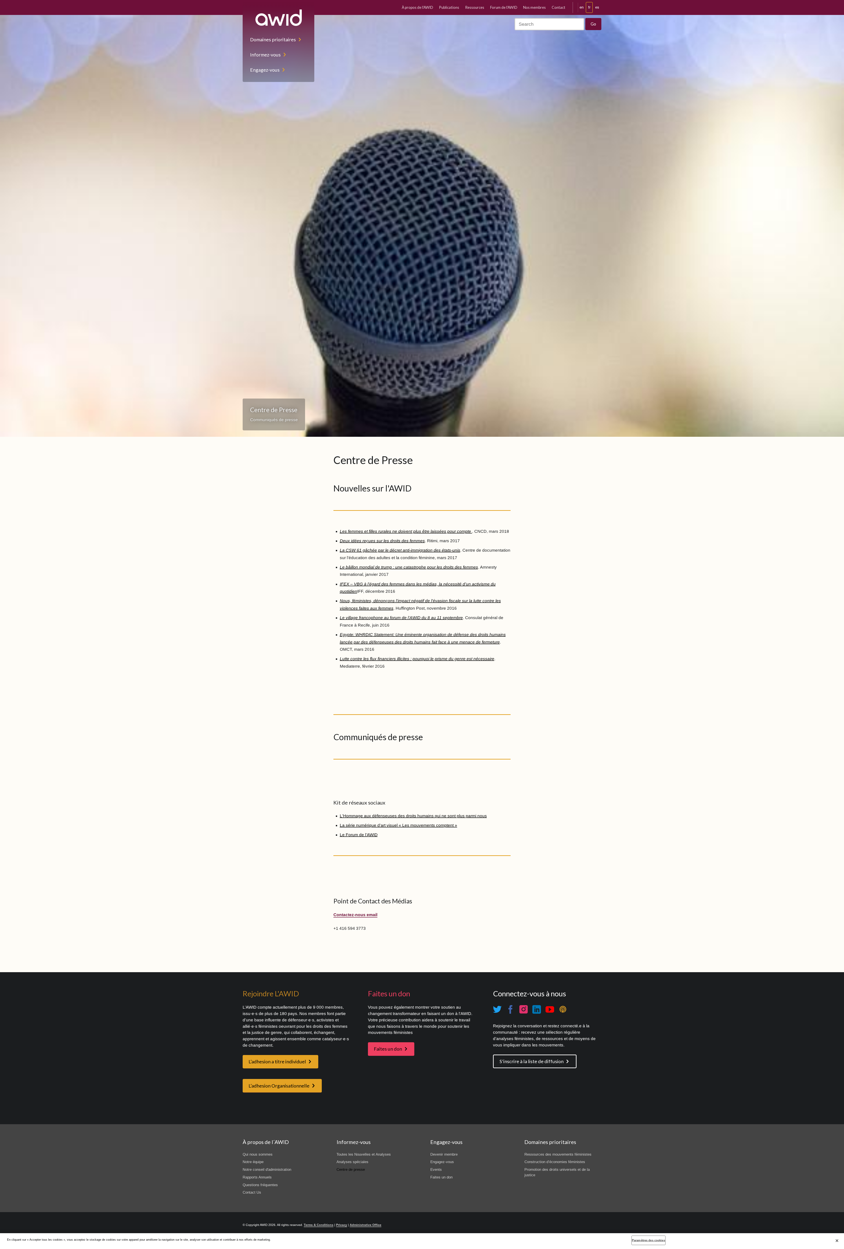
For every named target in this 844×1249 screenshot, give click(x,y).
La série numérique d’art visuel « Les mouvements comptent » (398, 825)
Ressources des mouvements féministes (557, 1154)
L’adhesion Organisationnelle (279, 1086)
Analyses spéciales (352, 1162)
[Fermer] (837, 1240)
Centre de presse (351, 1169)
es (597, 7)
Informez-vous (265, 55)
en (582, 7)
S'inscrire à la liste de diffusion (532, 1061)
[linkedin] (536, 1009)
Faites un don (388, 1049)
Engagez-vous (265, 70)
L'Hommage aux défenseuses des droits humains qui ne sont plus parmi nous (413, 816)
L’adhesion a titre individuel (277, 1061)
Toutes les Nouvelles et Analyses (364, 1154)
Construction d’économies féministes (554, 1162)
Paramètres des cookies (648, 1240)
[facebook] (510, 1009)
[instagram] (523, 1009)
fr (589, 7)
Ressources (474, 7)
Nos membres (534, 7)
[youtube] (550, 1009)
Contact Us (252, 1192)
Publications (449, 7)
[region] (422, 1241)
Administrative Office (365, 1225)
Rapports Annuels (257, 1177)
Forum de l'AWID (503, 7)
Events (436, 1169)
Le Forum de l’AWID (359, 834)
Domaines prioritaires (273, 39)
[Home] (278, 17)
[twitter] (497, 1009)
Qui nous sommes (258, 1154)
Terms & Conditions (318, 1225)
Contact (558, 7)
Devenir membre (444, 1154)
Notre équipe (253, 1162)
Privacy (341, 1225)
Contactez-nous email (355, 914)
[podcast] (563, 1009)
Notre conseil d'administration (267, 1169)
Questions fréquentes (260, 1185)
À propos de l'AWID (417, 7)
